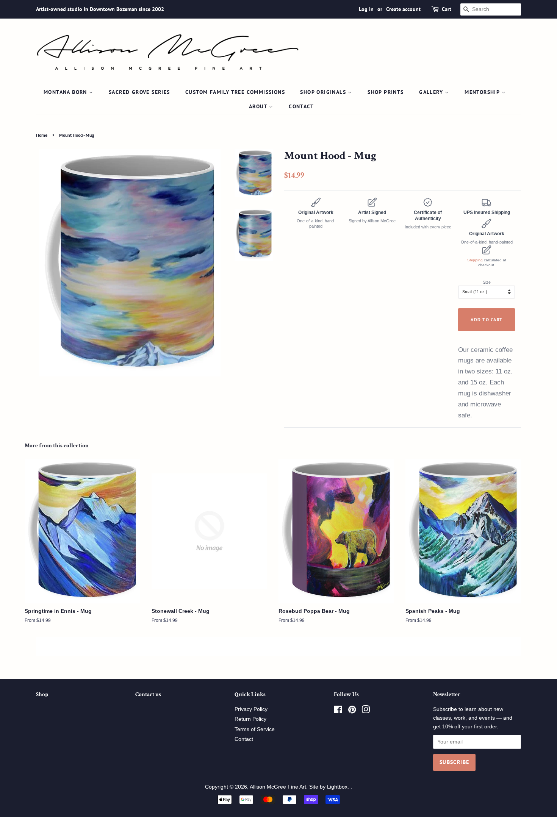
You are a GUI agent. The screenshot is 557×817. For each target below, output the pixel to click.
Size (487, 282)
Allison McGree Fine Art (278, 787)
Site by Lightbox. (329, 787)
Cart (446, 9)
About (259, 106)
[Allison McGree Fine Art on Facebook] (338, 711)
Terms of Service (255, 729)
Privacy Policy (251, 709)
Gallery (432, 92)
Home (41, 135)
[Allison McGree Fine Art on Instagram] (365, 711)
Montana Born (66, 92)
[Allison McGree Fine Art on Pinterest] (352, 711)
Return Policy (250, 719)
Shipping (475, 260)
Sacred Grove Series (139, 92)
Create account (403, 9)
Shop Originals (324, 92)
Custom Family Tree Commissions (235, 92)
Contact (301, 106)
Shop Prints (386, 92)
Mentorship (483, 92)
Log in (366, 9)
